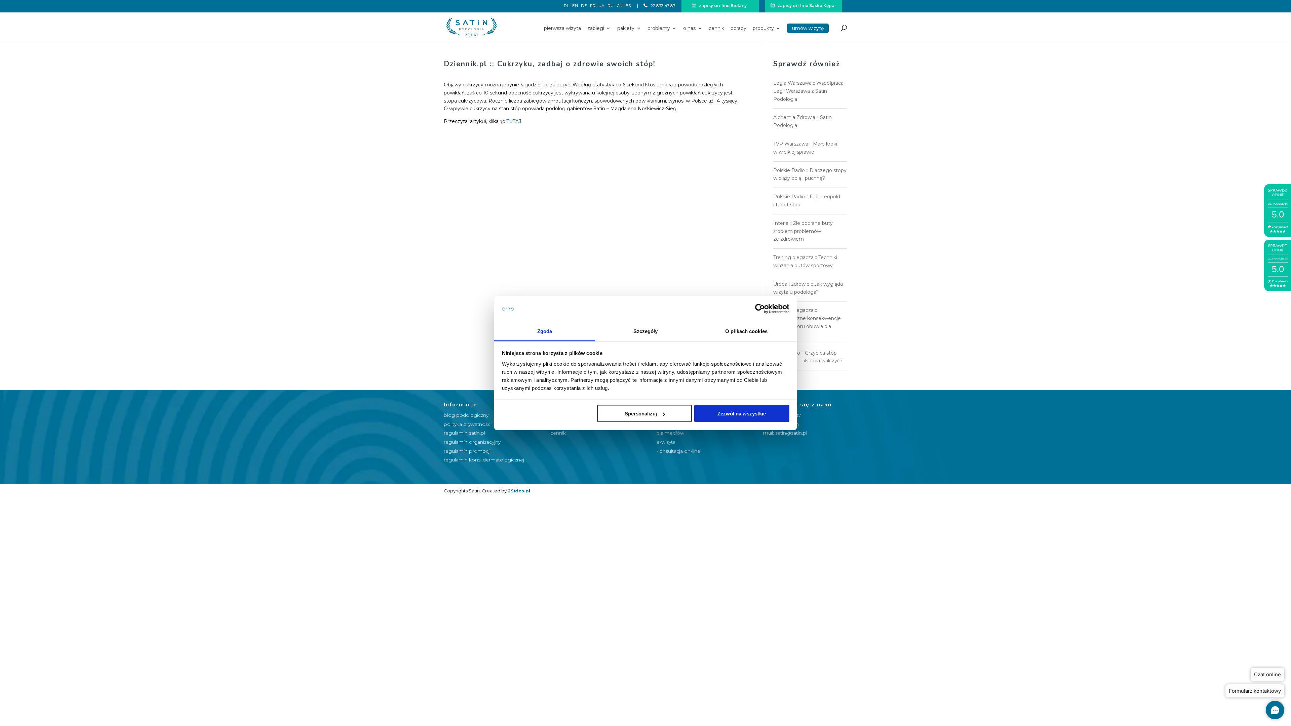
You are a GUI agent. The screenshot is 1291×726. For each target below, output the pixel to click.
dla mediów (670, 433)
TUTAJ (513, 121)
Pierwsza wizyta (562, 28)
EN (575, 6)
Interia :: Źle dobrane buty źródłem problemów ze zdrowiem (803, 231)
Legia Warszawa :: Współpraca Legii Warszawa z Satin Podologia (808, 91)
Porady (738, 28)
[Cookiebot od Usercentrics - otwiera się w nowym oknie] (760, 309)
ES (628, 6)
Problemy (659, 28)
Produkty (763, 28)
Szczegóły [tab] (645, 331)
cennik (558, 433)
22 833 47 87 (662, 5)
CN (620, 6)
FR (592, 6)
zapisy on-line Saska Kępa (805, 5)
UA (601, 6)
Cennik (716, 28)
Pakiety (625, 28)
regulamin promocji (467, 451)
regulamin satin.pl (464, 433)
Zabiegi (595, 28)
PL (566, 6)
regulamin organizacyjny (472, 442)
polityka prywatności (468, 424)
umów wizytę (808, 28)
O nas (689, 28)
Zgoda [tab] (544, 331)
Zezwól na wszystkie (741, 413)
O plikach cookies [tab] (746, 331)
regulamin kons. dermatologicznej (484, 460)
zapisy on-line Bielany (722, 5)
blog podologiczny (466, 415)
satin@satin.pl (791, 433)
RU (611, 6)
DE (584, 6)
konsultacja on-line (678, 451)
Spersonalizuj (641, 413)
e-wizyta (666, 442)
